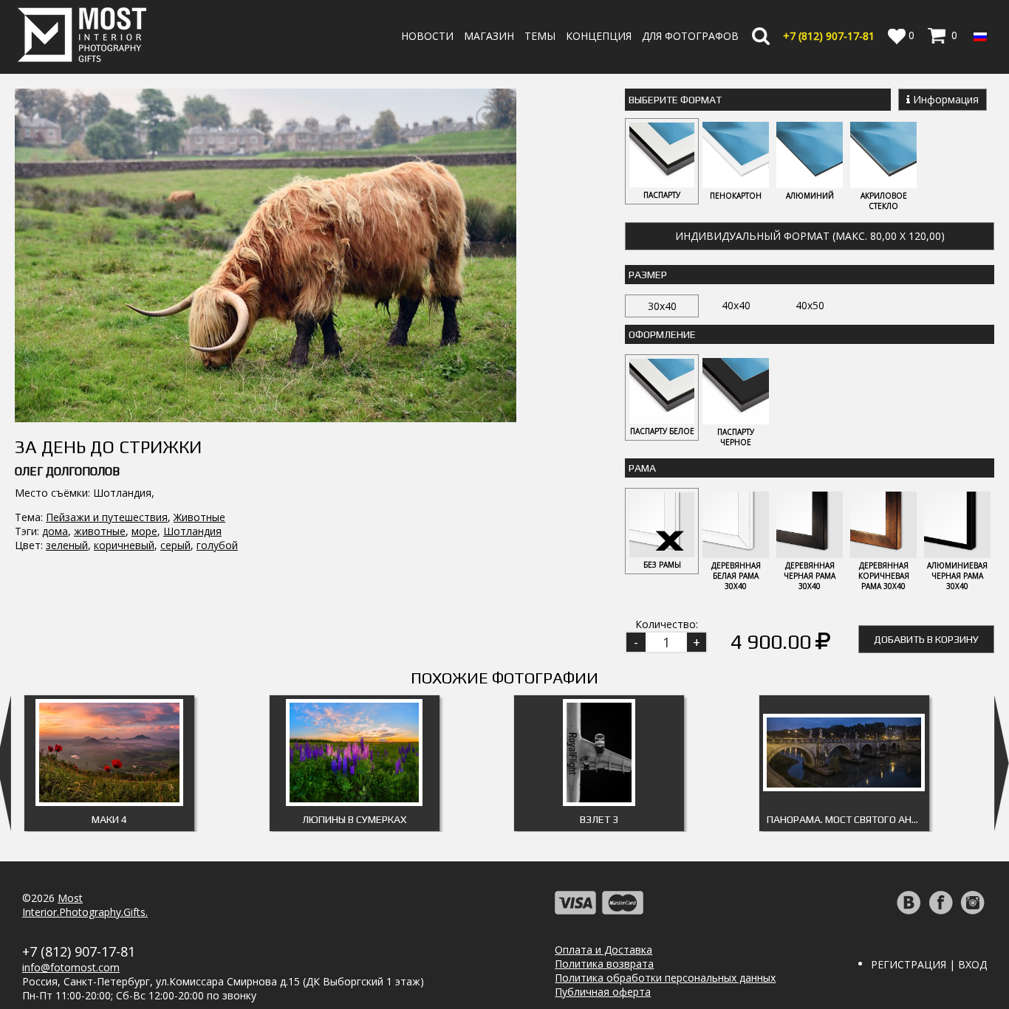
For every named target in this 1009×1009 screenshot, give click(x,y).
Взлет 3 (599, 819)
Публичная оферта (603, 992)
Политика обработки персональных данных (665, 978)
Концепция (599, 36)
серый (175, 545)
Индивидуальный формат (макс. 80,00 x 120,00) (810, 236)
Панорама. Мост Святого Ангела (848, 819)
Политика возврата (604, 964)
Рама (642, 468)
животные (100, 531)
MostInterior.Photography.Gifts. (85, 905)
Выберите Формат (675, 100)
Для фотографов (690, 36)
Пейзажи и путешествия (107, 517)
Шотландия (192, 531)
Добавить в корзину (926, 639)
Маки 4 (109, 819)
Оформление (662, 334)
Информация (944, 99)
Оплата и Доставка (603, 950)
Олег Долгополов (67, 471)
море (144, 531)
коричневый (124, 545)
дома (55, 531)
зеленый (67, 545)
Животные (199, 517)
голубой (217, 545)
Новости (427, 36)
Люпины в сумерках (354, 819)
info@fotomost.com (71, 967)
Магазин (489, 36)
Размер (648, 274)
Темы (539, 36)
